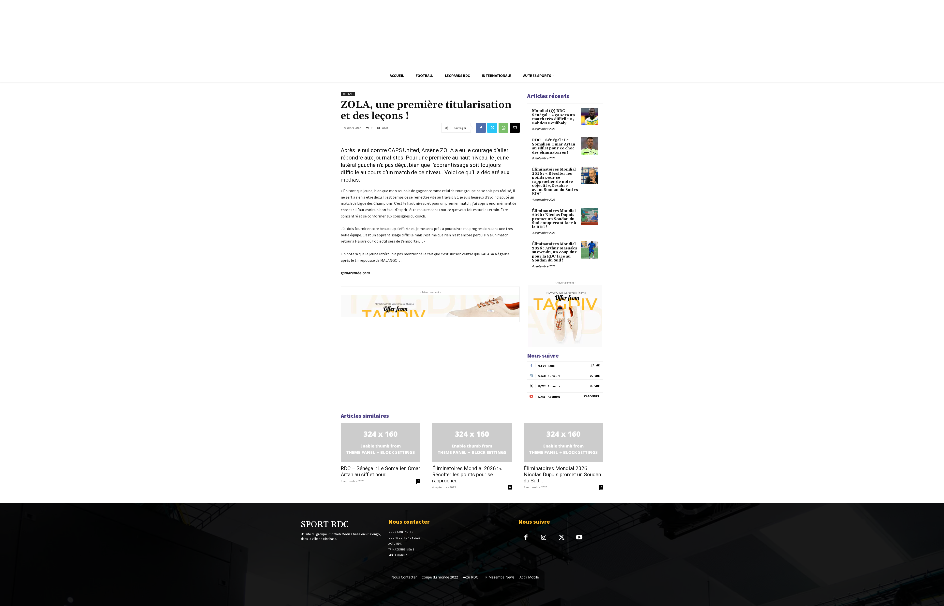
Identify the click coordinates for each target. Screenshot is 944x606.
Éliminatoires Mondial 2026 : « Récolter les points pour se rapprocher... (467, 474)
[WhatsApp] (503, 128)
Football (348, 94)
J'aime (595, 365)
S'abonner (591, 396)
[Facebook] (481, 128)
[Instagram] (543, 538)
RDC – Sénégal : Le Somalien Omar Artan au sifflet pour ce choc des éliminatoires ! (553, 146)
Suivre (595, 375)
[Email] (515, 128)
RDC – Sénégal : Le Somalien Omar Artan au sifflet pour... (380, 471)
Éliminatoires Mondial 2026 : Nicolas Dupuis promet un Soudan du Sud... (562, 474)
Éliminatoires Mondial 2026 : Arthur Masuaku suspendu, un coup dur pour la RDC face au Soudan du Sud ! (554, 252)
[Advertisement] (147, 34)
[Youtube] (579, 538)
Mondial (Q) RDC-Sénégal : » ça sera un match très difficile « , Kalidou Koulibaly (553, 117)
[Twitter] (492, 128)
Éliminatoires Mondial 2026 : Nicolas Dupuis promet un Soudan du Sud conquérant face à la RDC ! (554, 219)
